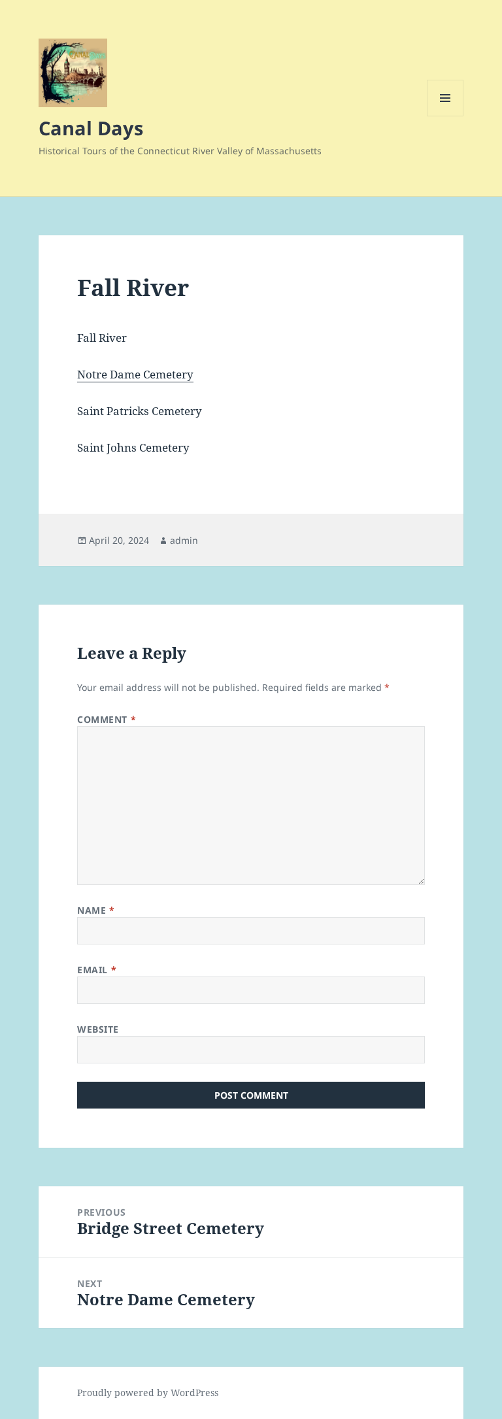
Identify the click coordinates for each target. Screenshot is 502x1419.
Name (95, 910)
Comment (106, 719)
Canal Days (91, 128)
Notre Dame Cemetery (135, 374)
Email (96, 969)
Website (98, 1029)
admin (184, 540)
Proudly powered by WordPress (147, 1392)
